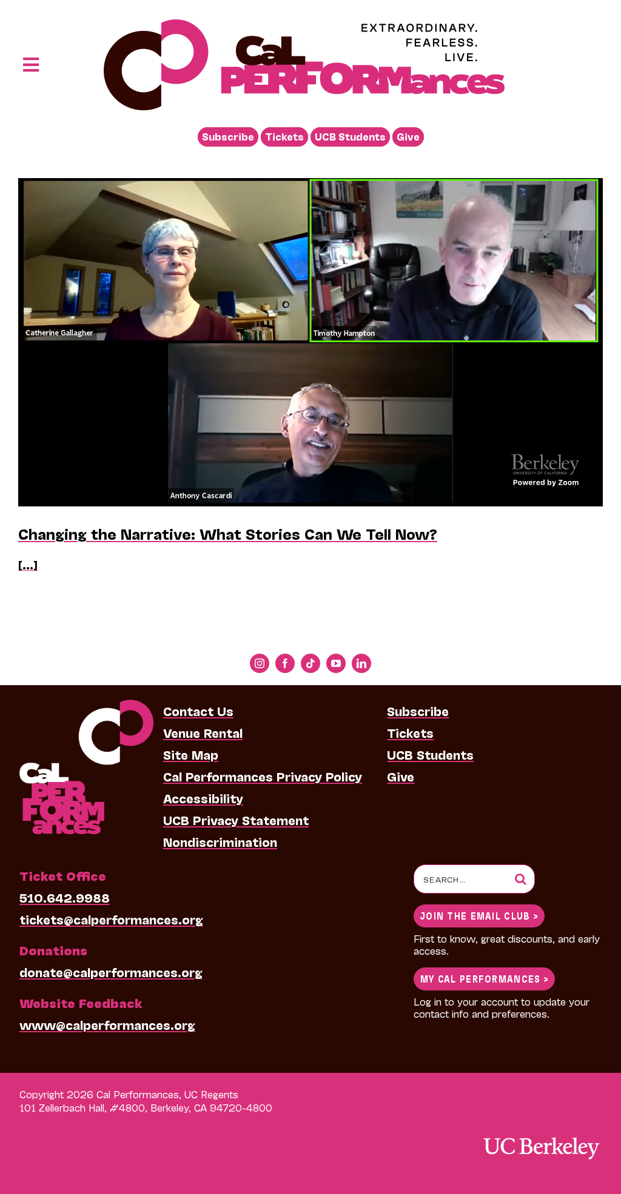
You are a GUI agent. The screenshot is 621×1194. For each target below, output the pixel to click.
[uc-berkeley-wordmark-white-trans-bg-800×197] (541, 1136)
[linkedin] (361, 663)
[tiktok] (310, 663)
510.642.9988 (64, 897)
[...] (28, 564)
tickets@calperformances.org (111, 919)
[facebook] (285, 663)
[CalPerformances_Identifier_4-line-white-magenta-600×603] (86, 705)
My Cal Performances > (484, 978)
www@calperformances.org (107, 1024)
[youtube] (336, 663)
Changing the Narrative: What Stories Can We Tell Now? (227, 533)
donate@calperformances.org (111, 971)
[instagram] (259, 663)
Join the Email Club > (479, 915)
